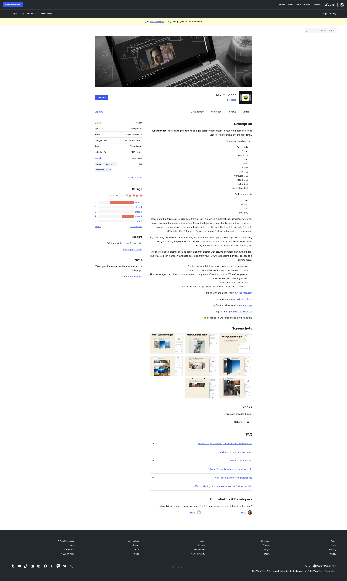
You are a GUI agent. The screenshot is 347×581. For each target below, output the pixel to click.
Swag (135, 554)
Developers (199, 549)
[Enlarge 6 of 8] (179, 359)
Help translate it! (154, 21)
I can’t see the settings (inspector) (235, 452)
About (333, 541)
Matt (70, 545)
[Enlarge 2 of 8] (213, 336)
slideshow (100, 170)
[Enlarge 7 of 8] (248, 382)
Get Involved (133, 541)
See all (98, 226)
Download (101, 97)
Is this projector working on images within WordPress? (225, 443)
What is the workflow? (241, 460)
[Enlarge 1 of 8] (248, 336)
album (113, 164)
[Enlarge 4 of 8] (248, 359)
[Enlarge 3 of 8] (179, 336)
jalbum (192, 512)
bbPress (69, 549)
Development (197, 111)
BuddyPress (67, 554)
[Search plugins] (307, 30)
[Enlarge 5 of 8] (213, 359)
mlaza (233, 99)
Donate (134, 549)
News (333, 545)
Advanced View (134, 177)
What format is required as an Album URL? (231, 469)
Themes (267, 545)
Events (136, 545)
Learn (202, 541)
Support (99, 111)
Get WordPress (12, 5)
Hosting (332, 549)
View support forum (132, 249)
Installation (216, 111)
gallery (106, 164)
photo (108, 170)
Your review (136, 226)
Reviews (232, 111)
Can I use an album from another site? (233, 477)
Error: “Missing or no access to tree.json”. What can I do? (223, 486)
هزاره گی (306, 566)
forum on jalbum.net (234, 311)
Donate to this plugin (131, 276)
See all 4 (98, 158)
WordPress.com (65, 541)
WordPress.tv (198, 554)
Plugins (267, 549)
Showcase (266, 541)
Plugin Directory (329, 13)
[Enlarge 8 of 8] (213, 382)
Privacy (333, 554)
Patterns (267, 554)
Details (245, 111)
